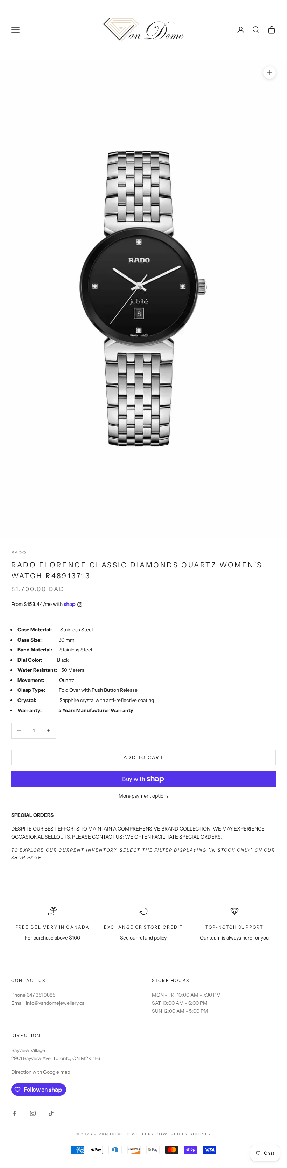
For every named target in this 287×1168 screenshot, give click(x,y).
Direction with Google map (40, 1072)
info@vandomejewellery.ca (55, 1003)
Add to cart (143, 757)
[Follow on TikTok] (51, 1113)
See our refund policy (143, 938)
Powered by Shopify (183, 1134)
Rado (19, 552)
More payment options (144, 796)
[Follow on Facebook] (14, 1113)
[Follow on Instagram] (32, 1113)
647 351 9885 (41, 995)
